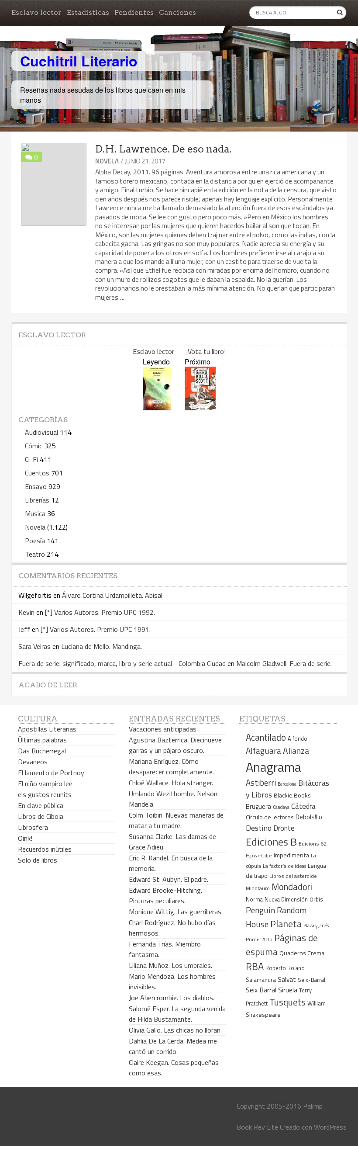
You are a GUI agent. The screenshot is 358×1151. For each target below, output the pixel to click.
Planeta (286, 923)
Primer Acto (259, 939)
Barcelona (287, 783)
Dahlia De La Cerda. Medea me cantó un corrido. (173, 1046)
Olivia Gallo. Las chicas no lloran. (175, 1030)
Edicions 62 (313, 843)
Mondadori (292, 887)
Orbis (316, 899)
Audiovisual (41, 432)
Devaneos (33, 761)
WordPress (330, 1127)
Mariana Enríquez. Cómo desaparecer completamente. (171, 766)
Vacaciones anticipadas (162, 729)
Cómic (33, 445)
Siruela (287, 990)
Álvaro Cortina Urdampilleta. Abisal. (113, 595)
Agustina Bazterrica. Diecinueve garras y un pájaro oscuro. (175, 745)
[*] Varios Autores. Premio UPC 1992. (100, 612)
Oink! (25, 838)
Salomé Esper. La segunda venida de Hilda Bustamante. (177, 1013)
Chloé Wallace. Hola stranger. (171, 782)
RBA (255, 966)
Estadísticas (88, 12)
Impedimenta (291, 855)
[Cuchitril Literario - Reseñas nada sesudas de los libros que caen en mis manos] (308, 54)
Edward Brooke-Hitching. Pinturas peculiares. (165, 895)
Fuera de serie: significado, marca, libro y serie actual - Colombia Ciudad (122, 663)
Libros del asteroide (293, 876)
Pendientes (134, 12)
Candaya (281, 807)
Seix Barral (261, 990)
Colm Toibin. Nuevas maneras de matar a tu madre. (176, 820)
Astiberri (261, 783)
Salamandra (261, 979)
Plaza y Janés (316, 925)
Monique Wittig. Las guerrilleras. (176, 911)
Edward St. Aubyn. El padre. (168, 879)
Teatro (35, 554)
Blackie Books (292, 795)
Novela (107, 161)
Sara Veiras (34, 646)
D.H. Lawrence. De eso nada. (163, 149)
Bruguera (258, 806)
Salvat (287, 979)
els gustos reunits (45, 794)
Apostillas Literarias (47, 729)
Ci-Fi (31, 459)
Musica (35, 513)
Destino (259, 828)
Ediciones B (271, 841)
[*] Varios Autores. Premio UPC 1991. (96, 629)
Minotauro (258, 888)
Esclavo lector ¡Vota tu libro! (179, 351)
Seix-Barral (311, 980)
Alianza (296, 750)
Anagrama (273, 767)
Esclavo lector (36, 12)
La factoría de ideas (284, 866)
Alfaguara (263, 750)
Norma (254, 899)
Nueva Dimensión (286, 899)
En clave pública (40, 805)
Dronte (284, 827)
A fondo (297, 738)
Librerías (37, 500)
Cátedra (303, 806)
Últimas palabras (42, 740)
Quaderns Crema (301, 953)
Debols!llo (309, 817)
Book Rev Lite (257, 1127)
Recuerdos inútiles (45, 849)
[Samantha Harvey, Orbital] (157, 407)
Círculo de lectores (270, 817)
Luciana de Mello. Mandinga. (101, 646)
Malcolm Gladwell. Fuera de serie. (284, 663)
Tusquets (287, 1002)
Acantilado (266, 737)
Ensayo (36, 486)
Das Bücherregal (42, 750)
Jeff (24, 629)
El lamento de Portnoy (51, 772)
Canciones (177, 12)
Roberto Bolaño (285, 968)
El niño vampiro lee (45, 783)
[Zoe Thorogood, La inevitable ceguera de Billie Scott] (200, 407)
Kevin (26, 612)
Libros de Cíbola (40, 816)
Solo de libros (37, 860)
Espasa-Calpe (259, 855)
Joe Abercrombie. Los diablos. (171, 997)
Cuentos (37, 473)
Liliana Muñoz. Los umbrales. (170, 965)
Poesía (35, 540)
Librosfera (33, 827)
